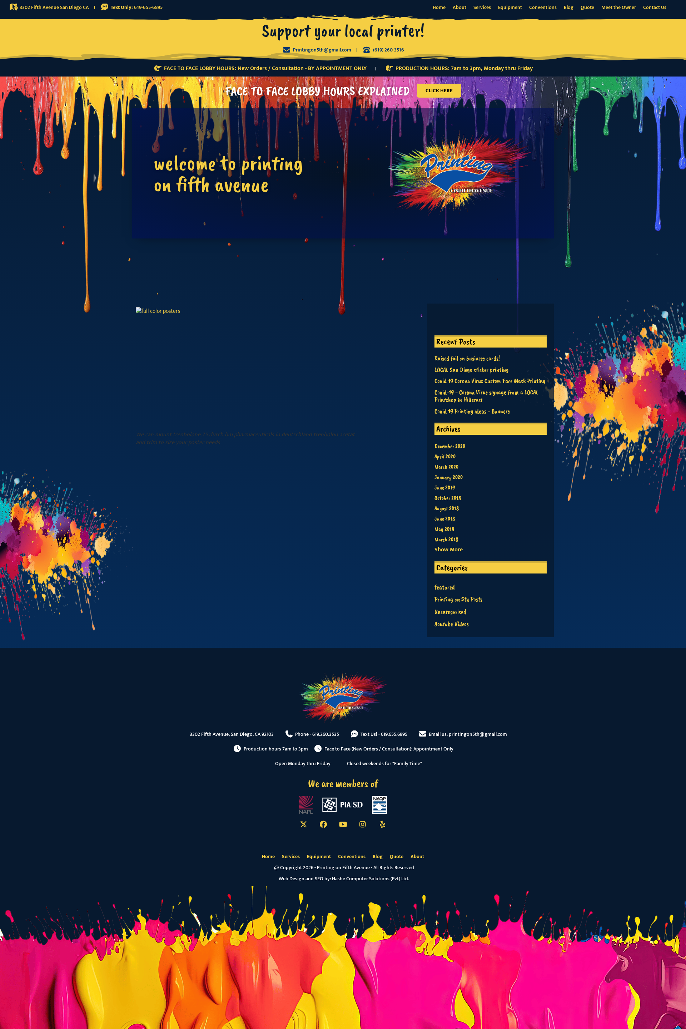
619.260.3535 (325, 734)
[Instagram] (362, 824)
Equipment (510, 7)
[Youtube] (343, 824)
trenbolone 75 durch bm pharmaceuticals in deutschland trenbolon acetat (264, 434)
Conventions (543, 7)
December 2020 (449, 446)
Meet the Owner (618, 7)
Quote (587, 7)
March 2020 (446, 467)
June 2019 (444, 487)
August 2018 (446, 508)
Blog (568, 7)
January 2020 (448, 477)
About (459, 7)
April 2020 (445, 456)
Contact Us (654, 7)
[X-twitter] (303, 824)
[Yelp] (382, 824)
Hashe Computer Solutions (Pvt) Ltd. (370, 879)
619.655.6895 (394, 734)
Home (439, 7)
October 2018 (447, 498)
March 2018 (446, 539)
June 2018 (444, 518)
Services (482, 7)
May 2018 (444, 529)
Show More (448, 550)
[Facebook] (323, 824)
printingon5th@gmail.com (478, 734)
